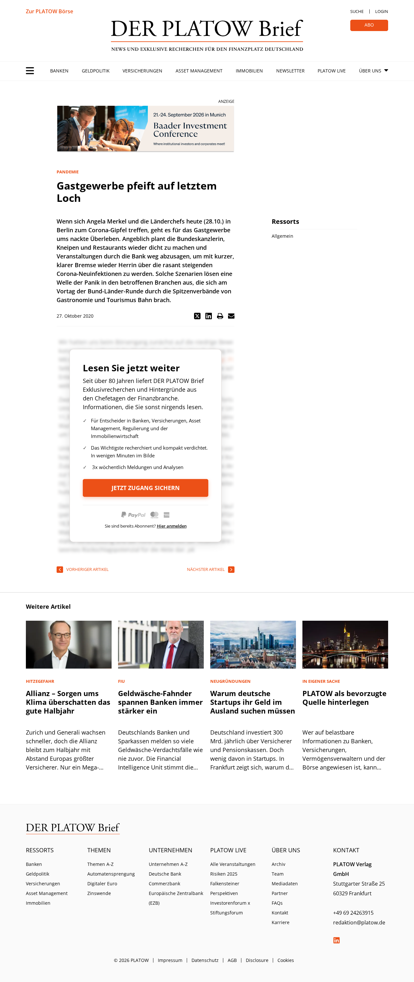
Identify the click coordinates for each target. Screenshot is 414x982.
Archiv (278, 864)
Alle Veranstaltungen (233, 864)
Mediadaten (285, 883)
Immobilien (249, 71)
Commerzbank (164, 883)
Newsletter (290, 71)
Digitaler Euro (102, 883)
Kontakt (280, 913)
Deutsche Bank (165, 874)
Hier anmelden (172, 526)
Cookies (286, 960)
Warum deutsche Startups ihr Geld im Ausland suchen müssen (252, 701)
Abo (369, 25)
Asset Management (199, 71)
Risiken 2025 (223, 874)
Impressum (170, 960)
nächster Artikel (206, 569)
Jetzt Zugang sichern (146, 488)
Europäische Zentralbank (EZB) (176, 898)
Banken (59, 71)
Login (381, 11)
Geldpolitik (96, 71)
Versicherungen (142, 71)
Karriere (280, 922)
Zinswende (99, 893)
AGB (232, 960)
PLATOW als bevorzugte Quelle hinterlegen (344, 697)
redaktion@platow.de (359, 922)
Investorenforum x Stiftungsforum (230, 908)
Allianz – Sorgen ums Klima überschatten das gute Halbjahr (68, 701)
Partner (280, 893)
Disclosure (257, 960)
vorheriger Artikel (87, 569)
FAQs (277, 903)
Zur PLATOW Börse (49, 11)
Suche (357, 11)
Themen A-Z (100, 864)
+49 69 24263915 (353, 912)
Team (278, 874)
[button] (197, 316)
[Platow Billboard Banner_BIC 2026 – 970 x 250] (145, 129)
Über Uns (370, 71)
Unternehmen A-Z (168, 864)
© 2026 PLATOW (131, 960)
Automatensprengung (111, 874)
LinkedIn (336, 940)
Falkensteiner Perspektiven (224, 888)
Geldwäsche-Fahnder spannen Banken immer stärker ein (160, 701)
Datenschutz (205, 960)
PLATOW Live (332, 71)
